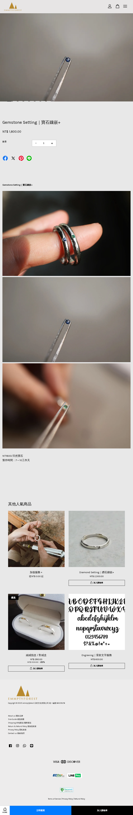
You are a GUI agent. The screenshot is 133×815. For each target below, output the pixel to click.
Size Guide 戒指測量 (16, 719)
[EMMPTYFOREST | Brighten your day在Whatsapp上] (24, 747)
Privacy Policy (67, 799)
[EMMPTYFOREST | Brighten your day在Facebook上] (10, 747)
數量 (4, 141)
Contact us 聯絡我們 (16, 733)
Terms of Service (54, 799)
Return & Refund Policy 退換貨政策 (22, 726)
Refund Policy (79, 799)
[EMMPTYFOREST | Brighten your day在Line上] (31, 747)
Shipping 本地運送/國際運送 (19, 723)
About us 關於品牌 (15, 716)
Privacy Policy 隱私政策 (17, 730)
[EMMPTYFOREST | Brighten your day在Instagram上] (17, 747)
